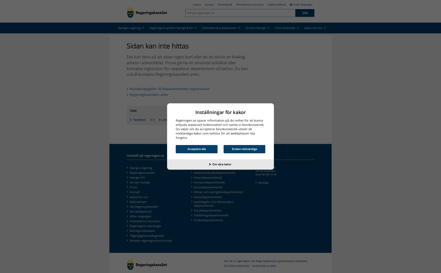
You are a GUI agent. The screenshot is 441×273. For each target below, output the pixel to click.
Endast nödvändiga (244, 149)
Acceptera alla (196, 149)
